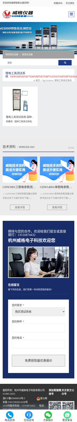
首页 (38, 80)
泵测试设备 (27, 54)
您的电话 (18, 337)
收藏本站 (58, 3)
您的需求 (18, 305)
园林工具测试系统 (23, 121)
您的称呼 (18, 321)
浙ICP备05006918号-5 (14, 398)
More (71, 148)
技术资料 (9, 147)
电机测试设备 (11, 54)
